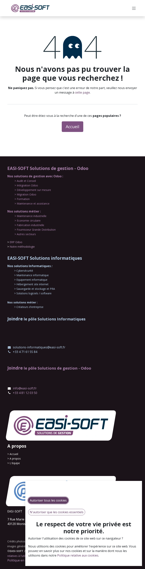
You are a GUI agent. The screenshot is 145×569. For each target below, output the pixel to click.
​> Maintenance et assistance (32, 203)
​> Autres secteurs (25, 234)
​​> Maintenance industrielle (30, 216)
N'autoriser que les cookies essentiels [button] (56, 512)
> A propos (14, 458)
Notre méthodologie (22, 246)
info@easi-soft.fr (25, 388)
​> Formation (22, 199)
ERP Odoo (16, 242)
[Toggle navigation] (134, 8)
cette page (82, 92)
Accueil (72, 126)
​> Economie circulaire (28, 220)
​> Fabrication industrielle (29, 225)
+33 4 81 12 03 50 (25, 393)
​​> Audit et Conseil (25, 181)
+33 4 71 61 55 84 (25, 352)
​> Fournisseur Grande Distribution (35, 229)
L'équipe (15, 463)
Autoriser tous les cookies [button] (48, 500)
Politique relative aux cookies (77, 555)
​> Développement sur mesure (33, 190)
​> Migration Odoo (25, 194)
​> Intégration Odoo (26, 185)
